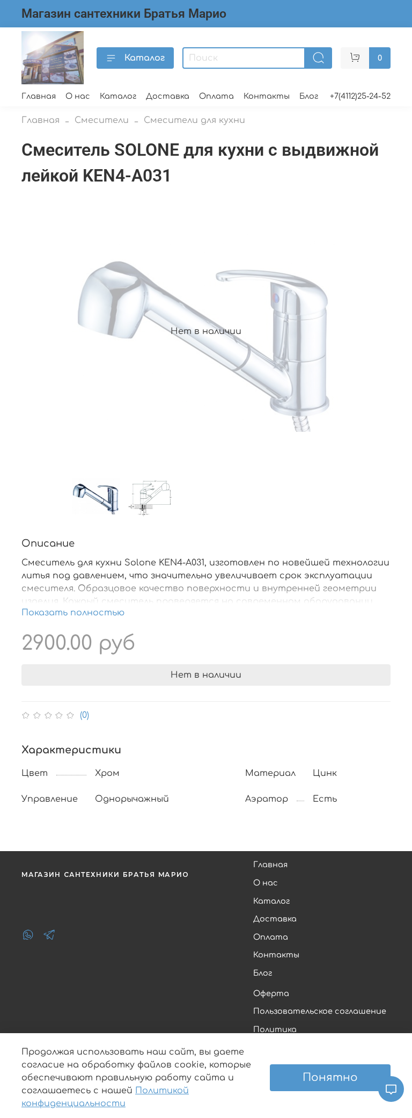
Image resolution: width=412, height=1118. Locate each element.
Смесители (102, 120)
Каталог (144, 58)
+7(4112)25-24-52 (360, 96)
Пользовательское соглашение (319, 1011)
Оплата (216, 96)
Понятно (330, 1077)
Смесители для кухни (194, 120)
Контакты (267, 96)
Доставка (167, 96)
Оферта (271, 993)
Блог (308, 96)
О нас (77, 96)
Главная (38, 96)
